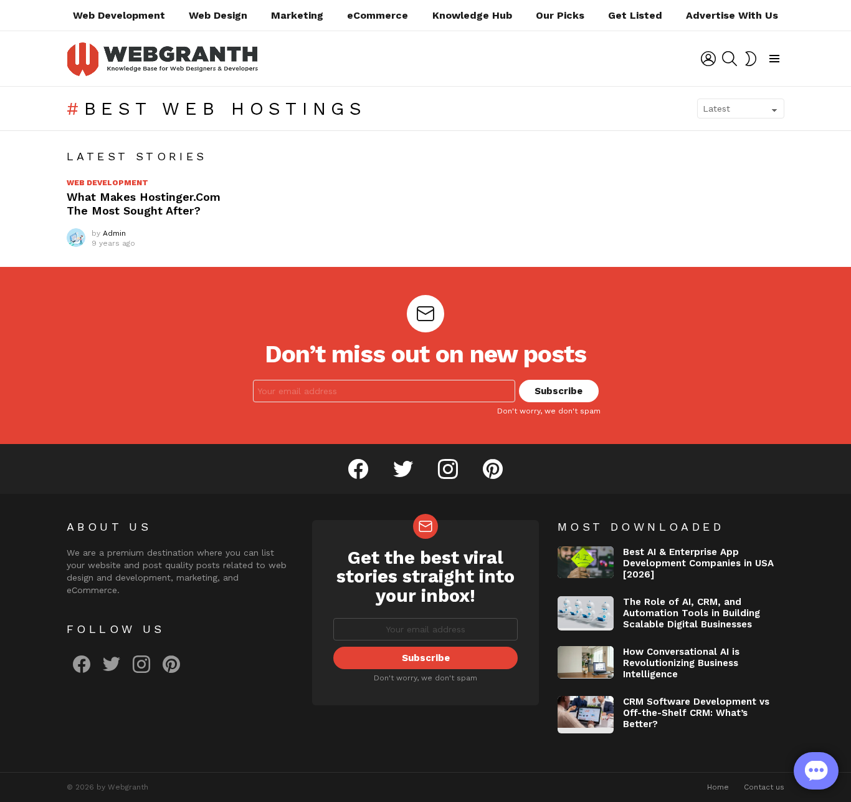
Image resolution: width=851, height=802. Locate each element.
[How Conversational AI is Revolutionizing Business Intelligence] (586, 662)
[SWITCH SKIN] (750, 58)
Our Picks (560, 15)
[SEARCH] (729, 58)
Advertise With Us (732, 15)
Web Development (119, 15)
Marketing (297, 15)
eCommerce (377, 15)
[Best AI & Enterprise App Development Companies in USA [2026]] (586, 562)
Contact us (764, 787)
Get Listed (635, 15)
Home (718, 787)
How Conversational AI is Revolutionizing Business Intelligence (681, 663)
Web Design (218, 15)
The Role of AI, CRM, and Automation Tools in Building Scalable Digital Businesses (691, 613)
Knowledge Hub (472, 15)
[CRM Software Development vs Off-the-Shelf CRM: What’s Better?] (586, 714)
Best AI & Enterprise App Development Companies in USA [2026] (698, 563)
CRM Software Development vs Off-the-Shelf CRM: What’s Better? (696, 713)
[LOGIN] (708, 58)
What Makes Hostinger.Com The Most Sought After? (144, 204)
